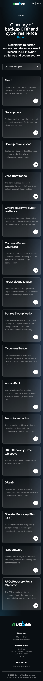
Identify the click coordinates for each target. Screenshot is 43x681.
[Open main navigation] (4, 3)
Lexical (21, 656)
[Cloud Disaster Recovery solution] (19, 3)
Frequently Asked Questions (21, 651)
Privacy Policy (12, 677)
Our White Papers (21, 654)
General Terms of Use (28, 677)
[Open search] (33, 3)
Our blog (21, 649)
